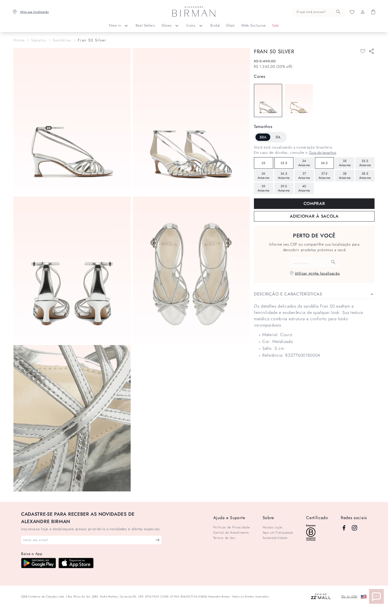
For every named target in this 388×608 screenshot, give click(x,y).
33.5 (284, 163)
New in (115, 25)
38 (345, 175)
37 (304, 175)
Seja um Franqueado (278, 532)
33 (263, 163)
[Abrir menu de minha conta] (362, 12)
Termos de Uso (224, 537)
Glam (230, 25)
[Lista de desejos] (352, 12)
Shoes (167, 25)
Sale (275, 25)
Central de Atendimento (231, 532)
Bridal (215, 25)
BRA (263, 137)
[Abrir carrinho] (373, 12)
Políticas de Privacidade (231, 527)
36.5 (284, 175)
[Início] (193, 11)
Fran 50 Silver (92, 40)
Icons (191, 25)
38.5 (365, 175)
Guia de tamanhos (322, 152)
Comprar (314, 203)
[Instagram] (354, 528)
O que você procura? (311, 11)
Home (19, 40)
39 (263, 188)
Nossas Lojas (272, 527)
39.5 (284, 188)
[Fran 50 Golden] (299, 100)
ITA (278, 137)
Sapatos (38, 40)
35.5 (365, 163)
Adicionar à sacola (314, 216)
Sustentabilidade (275, 537)
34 (304, 163)
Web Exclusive (253, 25)
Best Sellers (145, 25)
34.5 (324, 163)
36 (263, 175)
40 (304, 188)
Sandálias (62, 40)
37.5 (324, 175)
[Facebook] (344, 528)
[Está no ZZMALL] (321, 596)
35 (345, 163)
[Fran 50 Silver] (268, 100)
